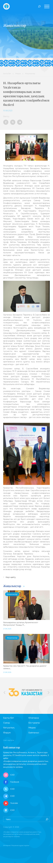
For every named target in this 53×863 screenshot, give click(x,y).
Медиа (18, 74)
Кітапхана (33, 718)
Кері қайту (10, 577)
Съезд (6, 723)
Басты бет (7, 74)
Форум (7, 732)
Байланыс (33, 732)
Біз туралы (34, 723)
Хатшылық (8, 727)
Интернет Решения (11, 845)
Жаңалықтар (12, 586)
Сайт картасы (8, 740)
